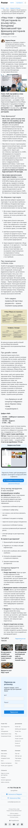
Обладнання (4, 731)
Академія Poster (5, 758)
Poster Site (18, 731)
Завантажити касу (6, 733)
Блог (7, 8)
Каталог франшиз (6, 780)
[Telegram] (22, 824)
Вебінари (3, 756)
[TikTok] (18, 824)
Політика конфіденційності (14, 815)
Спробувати (19, 2)
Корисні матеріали (6, 763)
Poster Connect (19, 738)
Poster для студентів (6, 765)
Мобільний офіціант (20, 729)
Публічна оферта (14, 813)
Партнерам (18, 758)
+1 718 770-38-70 (14, 788)
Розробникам (15, 820)
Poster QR (17, 726)
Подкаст (3, 777)
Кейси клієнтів (5, 782)
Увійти (12, 2)
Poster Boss (18, 736)
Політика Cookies (14, 817)
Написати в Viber (15, 798)
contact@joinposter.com (14, 802)
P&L (16, 733)
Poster (4, 2)
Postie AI (17, 743)
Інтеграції (17, 745)
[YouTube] (14, 824)
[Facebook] (6, 824)
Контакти (17, 760)
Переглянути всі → (20, 640)
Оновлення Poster (6, 736)
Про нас (17, 753)
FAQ (16, 763)
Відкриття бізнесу (15, 8)
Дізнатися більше (14, 483)
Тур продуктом (5, 726)
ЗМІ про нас (18, 756)
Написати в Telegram (15, 794)
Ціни (2, 729)
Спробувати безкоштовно (14, 480)
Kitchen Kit (18, 741)
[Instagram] (10, 824)
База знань (4, 753)
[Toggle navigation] (25, 2)
